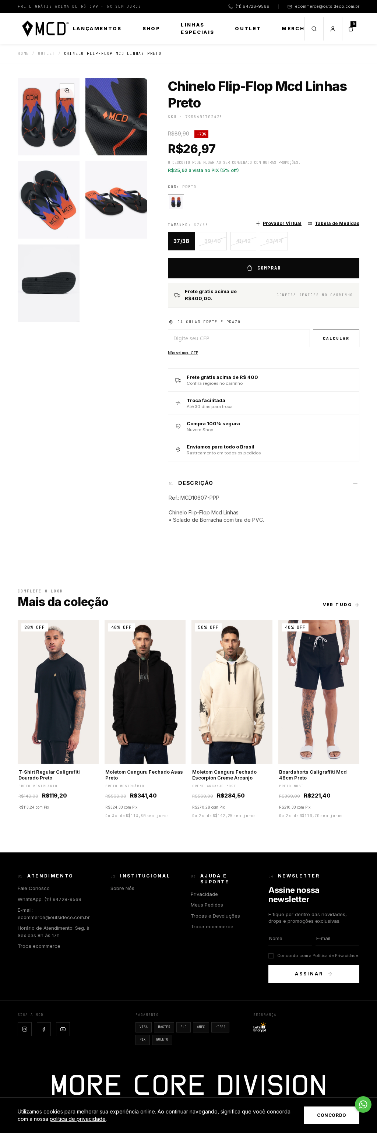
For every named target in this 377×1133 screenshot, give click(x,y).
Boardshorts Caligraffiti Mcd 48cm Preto (313, 775)
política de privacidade (78, 1119)
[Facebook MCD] (44, 1029)
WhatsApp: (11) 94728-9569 (49, 899)
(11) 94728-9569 (252, 6)
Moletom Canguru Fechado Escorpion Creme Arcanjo (224, 775)
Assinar (309, 974)
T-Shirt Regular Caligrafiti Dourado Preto (49, 775)
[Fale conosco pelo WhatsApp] (363, 1104)
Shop (151, 28)
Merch (293, 28)
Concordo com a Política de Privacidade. (318, 955)
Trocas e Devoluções (215, 916)
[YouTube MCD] (63, 1029)
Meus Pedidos (207, 905)
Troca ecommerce (39, 946)
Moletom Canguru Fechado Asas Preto (144, 775)
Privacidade (204, 894)
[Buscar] (313, 29)
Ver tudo (337, 604)
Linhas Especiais (197, 28)
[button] (279, 223)
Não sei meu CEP (183, 353)
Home (23, 53)
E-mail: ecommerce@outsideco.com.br (54, 913)
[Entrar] (332, 29)
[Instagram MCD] (25, 1029)
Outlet (248, 28)
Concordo (331, 1115)
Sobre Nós (122, 888)
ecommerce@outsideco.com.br (327, 6)
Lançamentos (97, 28)
